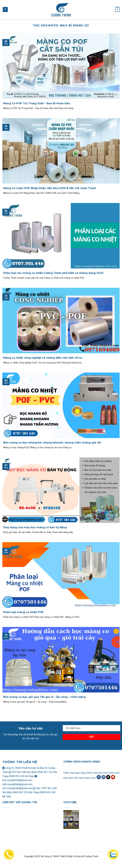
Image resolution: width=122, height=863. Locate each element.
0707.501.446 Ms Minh (23, 772)
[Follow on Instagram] (103, 777)
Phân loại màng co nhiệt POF (23, 612)
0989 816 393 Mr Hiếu (21, 776)
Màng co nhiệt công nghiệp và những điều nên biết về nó (42, 357)
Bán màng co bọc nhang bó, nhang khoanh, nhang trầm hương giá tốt (52, 442)
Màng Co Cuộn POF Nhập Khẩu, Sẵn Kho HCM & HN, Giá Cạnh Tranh (49, 188)
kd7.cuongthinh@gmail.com (17, 788)
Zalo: (38, 788)
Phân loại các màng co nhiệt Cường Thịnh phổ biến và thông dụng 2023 (53, 272)
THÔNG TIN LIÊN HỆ (19, 762)
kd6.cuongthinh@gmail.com (17, 784)
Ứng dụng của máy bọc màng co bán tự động (35, 527)
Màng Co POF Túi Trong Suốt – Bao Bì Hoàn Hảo (36, 103)
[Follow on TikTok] (108, 777)
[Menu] (5, 9)
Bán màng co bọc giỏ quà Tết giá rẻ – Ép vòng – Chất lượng (44, 696)
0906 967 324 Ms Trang (26, 792)
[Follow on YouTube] (113, 777)
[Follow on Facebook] (99, 777)
